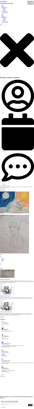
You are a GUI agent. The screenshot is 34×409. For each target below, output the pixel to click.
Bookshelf (3, 20)
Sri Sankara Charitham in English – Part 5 (6, 311)
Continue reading (3, 407)
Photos (4, 8)
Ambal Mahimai (5, 11)
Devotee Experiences (4, 7)
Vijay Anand (5, 329)
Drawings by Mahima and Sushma (5, 279)
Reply (2, 327)
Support (3, 13)
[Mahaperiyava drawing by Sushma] (7, 294)
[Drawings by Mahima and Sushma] (7, 277)
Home (2, 14)
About (2, 5)
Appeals (3, 6)
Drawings (4, 9)
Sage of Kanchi (3, 1)
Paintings (4, 10)
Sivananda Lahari (5, 12)
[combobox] (4, 25)
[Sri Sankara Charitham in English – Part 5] (7, 310)
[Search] (0, 75)
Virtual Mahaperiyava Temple (6, 3)
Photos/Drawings (4, 17)
